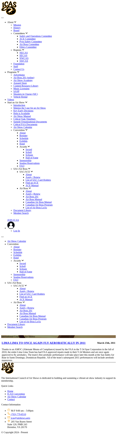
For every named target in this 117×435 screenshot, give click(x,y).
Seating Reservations (30, 163)
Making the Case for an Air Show (29, 108)
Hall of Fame (32, 157)
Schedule (24, 138)
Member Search (21, 213)
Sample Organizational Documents (30, 121)
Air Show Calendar (22, 127)
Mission (17, 25)
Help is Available (21, 113)
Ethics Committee (28, 47)
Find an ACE (32, 182)
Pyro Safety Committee (31, 41)
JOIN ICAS (13, 220)
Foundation (18, 63)
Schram (29, 155)
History (17, 27)
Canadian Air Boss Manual (39, 202)
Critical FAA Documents (25, 124)
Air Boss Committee (29, 44)
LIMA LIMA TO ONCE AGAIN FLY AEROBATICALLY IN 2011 (44, 343)
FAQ (22, 166)
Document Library (22, 210)
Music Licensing (21, 88)
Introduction (19, 105)
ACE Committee (28, 39)
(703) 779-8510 (18, 414)
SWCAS (24, 61)
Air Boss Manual (34, 199)
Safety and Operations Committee (36, 36)
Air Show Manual (22, 116)
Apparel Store (20, 83)
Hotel (22, 144)
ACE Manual (32, 185)
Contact (11, 399)
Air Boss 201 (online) (23, 77)
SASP (16, 91)
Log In (16, 230)
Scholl (29, 152)
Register (23, 135)
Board (16, 30)
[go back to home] (7, 373)
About (23, 133)
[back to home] (8, 14)
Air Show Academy (23, 80)
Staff (15, 66)
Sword (29, 149)
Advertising (19, 75)
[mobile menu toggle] (2, 17)
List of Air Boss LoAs (36, 207)
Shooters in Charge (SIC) (25, 94)
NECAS (24, 52)
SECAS (23, 55)
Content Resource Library (25, 86)
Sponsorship (25, 160)
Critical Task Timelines (24, 119)
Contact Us (18, 69)
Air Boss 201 (32, 196)
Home (10, 391)
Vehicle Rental (20, 97)
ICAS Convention (16, 394)
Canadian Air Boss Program (39, 205)
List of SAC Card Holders (38, 180)
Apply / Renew (33, 177)
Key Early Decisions (23, 110)
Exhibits (23, 141)
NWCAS (24, 58)
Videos (10, 99)
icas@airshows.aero (20, 418)
